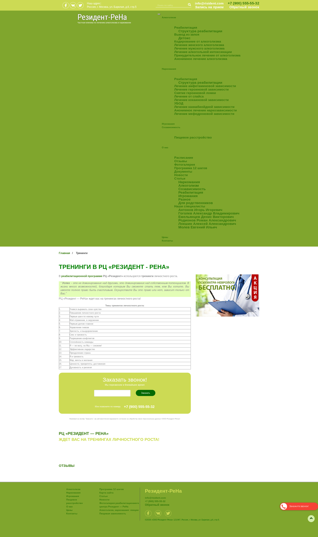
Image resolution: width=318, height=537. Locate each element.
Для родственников (195, 203)
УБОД (178, 103)
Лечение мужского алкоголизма (199, 48)
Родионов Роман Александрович (207, 220)
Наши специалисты (189, 206)
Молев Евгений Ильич (197, 227)
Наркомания (169, 69)
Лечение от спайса (189, 96)
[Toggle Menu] (159, 14)
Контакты (167, 240)
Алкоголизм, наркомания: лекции (119, 510)
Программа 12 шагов (190, 168)
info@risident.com (209, 3)
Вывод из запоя (186, 34)
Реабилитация (185, 27)
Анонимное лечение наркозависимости (205, 110)
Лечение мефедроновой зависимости (204, 114)
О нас (165, 147)
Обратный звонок (244, 7)
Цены (165, 237)
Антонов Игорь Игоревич (200, 210)
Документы (183, 171)
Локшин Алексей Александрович (207, 224)
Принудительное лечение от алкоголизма (207, 55)
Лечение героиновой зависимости (201, 89)
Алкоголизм (169, 17)
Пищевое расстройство (193, 137)
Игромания (168, 123)
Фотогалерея (184, 164)
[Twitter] (80, 5)
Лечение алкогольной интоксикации (203, 52)
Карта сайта (106, 492)
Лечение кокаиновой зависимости (201, 100)
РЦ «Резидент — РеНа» (83, 433)
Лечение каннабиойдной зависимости (204, 107)
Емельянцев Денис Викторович (206, 217)
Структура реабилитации (200, 31)
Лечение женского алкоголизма (199, 45)
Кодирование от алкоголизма (197, 41)
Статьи (179, 178)
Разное (184, 199)
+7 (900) (243, 3)
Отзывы (180, 161)
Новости (181, 175)
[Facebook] (65, 5)
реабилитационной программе (81, 276)
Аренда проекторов (154, 528)
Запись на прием (209, 7)
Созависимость (171, 127)
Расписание (183, 157)
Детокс (184, 38)
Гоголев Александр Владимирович (208, 213)
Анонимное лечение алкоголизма (200, 59)
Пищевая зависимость (112, 513)
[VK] (73, 5)
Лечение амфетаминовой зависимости (205, 86)
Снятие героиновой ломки (195, 93)
